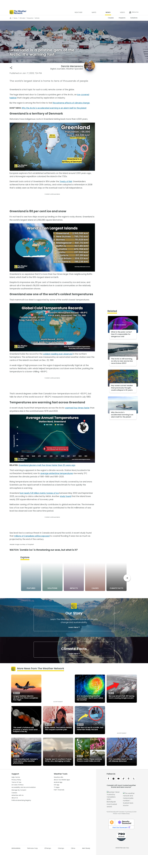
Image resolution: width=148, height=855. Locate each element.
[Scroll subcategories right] (127, 578)
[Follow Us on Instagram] (113, 778)
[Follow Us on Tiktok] (123, 778)
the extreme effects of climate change (71, 103)
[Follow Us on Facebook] (108, 778)
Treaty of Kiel (66, 181)
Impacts (30, 18)
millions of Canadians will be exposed (32, 536)
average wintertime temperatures (56, 473)
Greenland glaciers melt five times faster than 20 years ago (47, 465)
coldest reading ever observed (57, 354)
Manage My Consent (19, 790)
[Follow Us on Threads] (128, 778)
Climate (22, 18)
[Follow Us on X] (133, 778)
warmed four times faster (77, 407)
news (15, 18)
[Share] (11, 67)
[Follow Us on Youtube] (118, 778)
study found (65, 496)
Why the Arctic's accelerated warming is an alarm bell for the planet (54, 108)
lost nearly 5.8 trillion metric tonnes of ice (39, 493)
